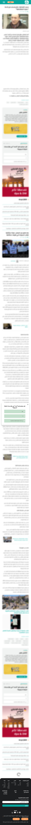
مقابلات (8, 787)
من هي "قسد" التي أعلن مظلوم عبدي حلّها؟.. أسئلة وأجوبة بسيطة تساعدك (15, 224)
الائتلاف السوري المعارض (24, 104)
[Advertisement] (15, 71)
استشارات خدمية (13, 782)
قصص (28, 784)
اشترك (26, 806)
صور (15, 792)
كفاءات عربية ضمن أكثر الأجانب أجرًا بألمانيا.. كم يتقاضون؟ (17, 228)
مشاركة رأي (26, 792)
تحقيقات (27, 783)
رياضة (4, 782)
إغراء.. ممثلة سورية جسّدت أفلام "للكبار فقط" (20, 215)
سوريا (27, 102)
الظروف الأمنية (18, 641)
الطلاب (27, 639)
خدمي (15, 780)
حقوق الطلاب (7, 643)
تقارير (28, 782)
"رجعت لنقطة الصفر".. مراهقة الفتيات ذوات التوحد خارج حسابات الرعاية (16, 219)
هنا (10, 95)
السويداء (21, 639)
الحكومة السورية (25, 645)
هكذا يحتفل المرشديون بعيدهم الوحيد (21, 203)
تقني (15, 783)
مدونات (28, 785)
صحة (20, 780)
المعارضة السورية (20, 102)
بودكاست (5, 794)
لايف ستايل (19, 784)
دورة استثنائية (25, 641)
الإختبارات (5, 792)
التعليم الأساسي (7, 641)
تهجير (13, 641)
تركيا (8, 102)
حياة (4, 780)
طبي (20, 782)
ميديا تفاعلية (4, 791)
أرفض (16, 819)
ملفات (9, 783)
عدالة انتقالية (26, 791)
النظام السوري (13, 102)
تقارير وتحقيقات (26, 780)
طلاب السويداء (25, 643)
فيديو (9, 784)
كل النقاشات (7, 143)
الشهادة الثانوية (11, 639)
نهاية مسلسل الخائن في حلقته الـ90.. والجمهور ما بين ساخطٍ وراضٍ (15, 211)
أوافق (25, 819)
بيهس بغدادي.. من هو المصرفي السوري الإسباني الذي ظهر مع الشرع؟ (16, 207)
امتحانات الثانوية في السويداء (16, 643)
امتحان (17, 639)
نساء (20, 783)
